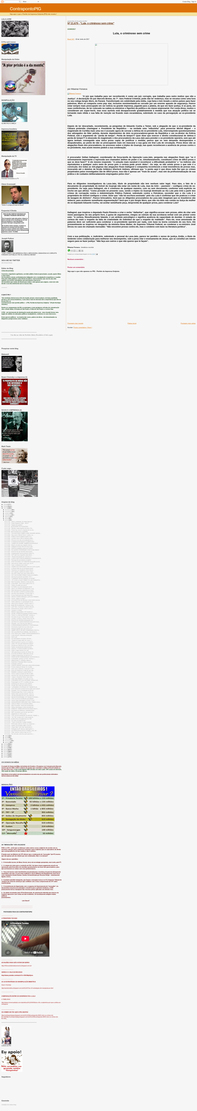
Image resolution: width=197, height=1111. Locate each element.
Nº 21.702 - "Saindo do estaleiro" (14, 525)
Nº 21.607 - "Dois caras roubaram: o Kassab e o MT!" (19, 668)
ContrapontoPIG (25, 8)
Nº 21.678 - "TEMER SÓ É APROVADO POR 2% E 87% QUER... (23, 566)
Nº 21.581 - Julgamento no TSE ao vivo (15, 713)
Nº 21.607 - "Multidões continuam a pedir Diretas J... (19, 672)
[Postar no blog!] (74, 251)
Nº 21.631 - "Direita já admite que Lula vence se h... (19, 628)
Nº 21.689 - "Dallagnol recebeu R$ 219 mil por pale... (19, 546)
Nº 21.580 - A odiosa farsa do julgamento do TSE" (18, 719)
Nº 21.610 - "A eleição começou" (13, 663)
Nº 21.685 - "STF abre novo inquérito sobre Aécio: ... (19, 555)
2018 (5, 506)
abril (6, 737)
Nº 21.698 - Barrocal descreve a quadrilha (16, 531)
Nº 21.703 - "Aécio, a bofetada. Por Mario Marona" (18, 521)
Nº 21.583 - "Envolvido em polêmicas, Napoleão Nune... (20, 710)
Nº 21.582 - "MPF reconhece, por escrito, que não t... (19, 712)
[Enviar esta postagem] (96, 254)
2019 (5, 504)
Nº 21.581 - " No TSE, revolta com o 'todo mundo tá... (19, 717)
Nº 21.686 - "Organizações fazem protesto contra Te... (20, 553)
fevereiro (7, 740)
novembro (8, 511)
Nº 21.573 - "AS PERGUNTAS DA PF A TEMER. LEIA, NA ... (21, 730)
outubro (7, 513)
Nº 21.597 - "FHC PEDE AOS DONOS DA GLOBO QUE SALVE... (23, 688)
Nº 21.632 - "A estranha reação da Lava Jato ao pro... (19, 627)
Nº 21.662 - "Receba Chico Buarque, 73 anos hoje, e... (20, 593)
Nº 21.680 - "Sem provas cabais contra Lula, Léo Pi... (19, 563)
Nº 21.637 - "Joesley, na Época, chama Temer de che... (20, 618)
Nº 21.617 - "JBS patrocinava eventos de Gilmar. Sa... (19, 652)
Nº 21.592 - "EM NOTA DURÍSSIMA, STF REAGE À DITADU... (22, 697)
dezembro (8, 509)
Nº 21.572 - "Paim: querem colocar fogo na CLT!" (18, 732)
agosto (7, 516)
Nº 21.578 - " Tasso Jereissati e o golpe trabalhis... (18, 722)
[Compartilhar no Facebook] (80, 251)
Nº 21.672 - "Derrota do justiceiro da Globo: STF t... (19, 576)
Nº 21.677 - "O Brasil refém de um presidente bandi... (19, 568)
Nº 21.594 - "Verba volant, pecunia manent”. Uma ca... (19, 694)
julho (6, 518)
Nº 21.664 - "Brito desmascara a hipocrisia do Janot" (19, 590)
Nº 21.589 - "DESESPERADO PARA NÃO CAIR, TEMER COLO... (23, 702)
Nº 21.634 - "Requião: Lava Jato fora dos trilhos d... (19, 623)
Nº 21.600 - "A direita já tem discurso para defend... (19, 683)
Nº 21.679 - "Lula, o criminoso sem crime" (90, 23)
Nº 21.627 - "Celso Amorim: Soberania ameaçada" (18, 635)
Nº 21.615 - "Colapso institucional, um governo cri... (19, 655)
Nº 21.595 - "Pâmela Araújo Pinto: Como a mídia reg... (19, 692)
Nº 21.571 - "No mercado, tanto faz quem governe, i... (19, 734)
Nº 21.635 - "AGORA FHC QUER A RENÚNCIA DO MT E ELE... (22, 622)
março (7, 739)
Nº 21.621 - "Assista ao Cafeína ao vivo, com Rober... (19, 645)
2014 (5, 748)
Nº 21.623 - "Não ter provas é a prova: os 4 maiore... (19, 642)
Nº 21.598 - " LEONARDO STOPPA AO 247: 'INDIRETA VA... (21, 687)
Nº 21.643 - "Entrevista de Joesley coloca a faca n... (19, 608)
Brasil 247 (71, 39)
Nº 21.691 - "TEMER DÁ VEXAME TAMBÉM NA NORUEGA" (21, 543)
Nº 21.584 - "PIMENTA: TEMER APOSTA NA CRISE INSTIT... (21, 708)
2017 (5, 508)
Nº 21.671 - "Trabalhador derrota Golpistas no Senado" (20, 578)
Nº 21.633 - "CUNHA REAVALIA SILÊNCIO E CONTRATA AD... (22, 625)
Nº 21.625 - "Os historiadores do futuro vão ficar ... (19, 638)
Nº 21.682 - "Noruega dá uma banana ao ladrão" (18, 560)
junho (6, 520)
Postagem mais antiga (188, 323)
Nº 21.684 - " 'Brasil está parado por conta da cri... (18, 556)
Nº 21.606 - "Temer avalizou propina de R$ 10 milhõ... (19, 673)
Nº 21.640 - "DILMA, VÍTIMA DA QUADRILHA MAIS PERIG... (21, 613)
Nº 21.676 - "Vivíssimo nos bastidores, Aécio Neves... (19, 570)
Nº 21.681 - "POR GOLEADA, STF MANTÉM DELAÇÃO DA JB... (23, 561)
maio (6, 735)
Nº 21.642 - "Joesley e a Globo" (13, 610)
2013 (5, 749)
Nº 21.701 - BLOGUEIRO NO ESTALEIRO (16, 526)
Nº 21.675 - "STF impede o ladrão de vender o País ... (19, 571)
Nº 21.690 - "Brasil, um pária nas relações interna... (19, 545)
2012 (5, 751)
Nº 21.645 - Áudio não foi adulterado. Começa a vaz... (19, 605)
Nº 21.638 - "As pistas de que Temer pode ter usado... (19, 617)
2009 (5, 757)
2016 (5, 744)
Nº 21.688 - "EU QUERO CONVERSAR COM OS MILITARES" (22, 550)
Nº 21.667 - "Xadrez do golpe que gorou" (16, 585)
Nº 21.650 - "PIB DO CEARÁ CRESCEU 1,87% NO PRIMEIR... (22, 596)
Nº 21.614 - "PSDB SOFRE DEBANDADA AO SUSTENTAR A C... (22, 657)
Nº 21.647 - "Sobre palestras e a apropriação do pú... (19, 601)
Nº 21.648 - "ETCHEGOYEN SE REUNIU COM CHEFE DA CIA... (23, 600)
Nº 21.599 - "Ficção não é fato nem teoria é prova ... (19, 685)
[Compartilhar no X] (77, 251)
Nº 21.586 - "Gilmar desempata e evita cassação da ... (20, 707)
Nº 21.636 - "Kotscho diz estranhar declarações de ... (19, 620)
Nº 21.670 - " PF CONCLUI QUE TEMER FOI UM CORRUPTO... (23, 580)
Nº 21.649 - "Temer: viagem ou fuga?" (15, 598)
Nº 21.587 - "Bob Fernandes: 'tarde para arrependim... (19, 705)
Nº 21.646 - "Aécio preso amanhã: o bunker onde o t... (19, 603)
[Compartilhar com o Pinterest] (82, 251)
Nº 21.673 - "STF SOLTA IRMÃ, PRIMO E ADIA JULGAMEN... (22, 575)
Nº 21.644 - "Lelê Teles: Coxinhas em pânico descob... (20, 607)
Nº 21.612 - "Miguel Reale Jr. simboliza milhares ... (18, 660)
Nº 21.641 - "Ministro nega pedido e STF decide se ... (19, 612)
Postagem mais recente (75, 323)
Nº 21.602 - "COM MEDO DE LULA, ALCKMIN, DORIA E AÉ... (22, 680)
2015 (5, 746)
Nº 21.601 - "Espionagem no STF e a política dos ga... (19, 682)
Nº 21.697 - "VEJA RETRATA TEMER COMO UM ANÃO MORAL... (23, 533)
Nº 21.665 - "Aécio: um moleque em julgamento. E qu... (20, 588)
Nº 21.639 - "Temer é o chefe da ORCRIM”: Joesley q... (20, 615)
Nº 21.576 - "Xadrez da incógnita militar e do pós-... (19, 725)
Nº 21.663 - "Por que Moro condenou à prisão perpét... (20, 591)
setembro (7, 515)
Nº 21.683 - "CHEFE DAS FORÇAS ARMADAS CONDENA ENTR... (23, 558)
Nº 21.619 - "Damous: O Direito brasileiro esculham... (19, 648)
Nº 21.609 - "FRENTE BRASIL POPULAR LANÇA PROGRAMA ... (23, 665)
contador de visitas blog (8, 1105)
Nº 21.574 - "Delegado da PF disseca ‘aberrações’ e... (19, 729)
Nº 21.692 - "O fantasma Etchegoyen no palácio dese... (20, 541)
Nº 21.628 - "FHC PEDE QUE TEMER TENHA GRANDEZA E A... (22, 633)
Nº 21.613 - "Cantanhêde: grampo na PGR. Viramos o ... (20, 658)
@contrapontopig (6, 263)
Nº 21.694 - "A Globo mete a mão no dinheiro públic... (19, 538)
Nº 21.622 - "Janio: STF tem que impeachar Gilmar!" (19, 643)
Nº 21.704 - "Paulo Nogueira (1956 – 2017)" (17, 523)
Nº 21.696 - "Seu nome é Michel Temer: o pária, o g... (19, 535)
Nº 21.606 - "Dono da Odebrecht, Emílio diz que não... (19, 670)
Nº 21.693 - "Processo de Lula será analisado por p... (19, 540)
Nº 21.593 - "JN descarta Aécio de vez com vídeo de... (20, 695)
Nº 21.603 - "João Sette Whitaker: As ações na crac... (19, 678)
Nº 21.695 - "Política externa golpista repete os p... (18, 536)
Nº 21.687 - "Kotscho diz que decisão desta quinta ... (19, 551)
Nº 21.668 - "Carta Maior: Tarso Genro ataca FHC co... (20, 583)
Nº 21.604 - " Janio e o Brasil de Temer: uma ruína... (19, 677)
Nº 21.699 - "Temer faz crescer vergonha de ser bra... (20, 530)
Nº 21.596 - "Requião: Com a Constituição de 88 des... (20, 690)
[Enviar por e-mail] (72, 251)
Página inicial (132, 323)
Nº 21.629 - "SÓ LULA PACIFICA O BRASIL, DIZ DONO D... (21, 632)
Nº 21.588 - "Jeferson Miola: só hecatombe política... (19, 703)
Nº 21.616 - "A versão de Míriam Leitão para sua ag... (19, 653)
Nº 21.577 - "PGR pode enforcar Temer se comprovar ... (20, 724)
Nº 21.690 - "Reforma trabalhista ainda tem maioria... (19, 548)
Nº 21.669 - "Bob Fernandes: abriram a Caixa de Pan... (20, 582)
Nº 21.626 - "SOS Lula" (11, 637)
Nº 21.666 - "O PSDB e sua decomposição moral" (18, 587)
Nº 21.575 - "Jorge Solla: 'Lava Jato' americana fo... (19, 727)
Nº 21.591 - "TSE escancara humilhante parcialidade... (20, 698)
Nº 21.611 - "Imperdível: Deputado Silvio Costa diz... (19, 662)
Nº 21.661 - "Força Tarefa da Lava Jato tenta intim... (19, 595)
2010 (5, 755)
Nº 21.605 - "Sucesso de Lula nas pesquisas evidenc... (20, 675)
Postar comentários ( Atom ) (82, 327)
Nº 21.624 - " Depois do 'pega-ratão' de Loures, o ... (19, 640)
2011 (5, 753)
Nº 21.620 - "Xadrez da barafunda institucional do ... (19, 647)
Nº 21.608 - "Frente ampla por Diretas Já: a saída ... (19, 667)
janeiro (7, 742)
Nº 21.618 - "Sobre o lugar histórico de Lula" (17, 650)
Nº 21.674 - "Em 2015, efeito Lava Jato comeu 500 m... (20, 573)
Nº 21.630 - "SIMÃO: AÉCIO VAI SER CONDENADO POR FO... (22, 630)
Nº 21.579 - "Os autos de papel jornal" (15, 720)
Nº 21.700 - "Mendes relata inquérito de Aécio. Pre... (19, 528)
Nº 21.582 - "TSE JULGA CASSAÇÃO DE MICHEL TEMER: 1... (22, 715)
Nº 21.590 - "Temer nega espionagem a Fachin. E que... (20, 700)
